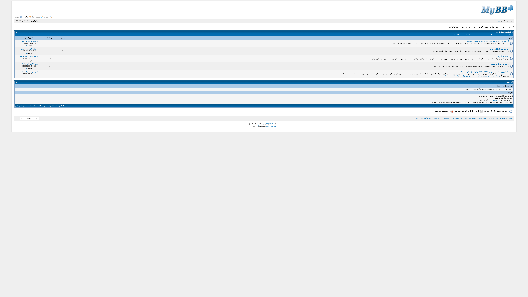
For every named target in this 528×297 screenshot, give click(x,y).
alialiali (495, 100)
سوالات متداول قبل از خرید (499, 49)
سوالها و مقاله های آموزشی (503, 32)
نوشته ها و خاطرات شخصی (499, 64)
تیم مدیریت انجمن (28, 105)
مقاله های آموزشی (502, 56)
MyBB (259, 125)
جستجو (46, 17)
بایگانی (426, 118)
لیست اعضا (36, 17)
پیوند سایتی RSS (418, 118)
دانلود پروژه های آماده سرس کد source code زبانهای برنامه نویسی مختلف (484, 72)
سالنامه (25, 17)
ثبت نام (492, 21)
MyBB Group (275, 125)
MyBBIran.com (268, 123)
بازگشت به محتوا (433, 118)
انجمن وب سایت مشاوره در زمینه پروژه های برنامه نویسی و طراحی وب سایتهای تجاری (477, 118)
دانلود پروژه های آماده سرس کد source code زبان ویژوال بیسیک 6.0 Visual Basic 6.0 (471, 76)
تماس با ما (509, 118)
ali (27, 45)
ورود (498, 21)
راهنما (17, 17)
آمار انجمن (18, 105)
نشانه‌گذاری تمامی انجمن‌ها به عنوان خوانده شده (50, 105)
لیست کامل (501, 86)
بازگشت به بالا (445, 118)
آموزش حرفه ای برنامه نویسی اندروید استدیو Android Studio (488, 41)
